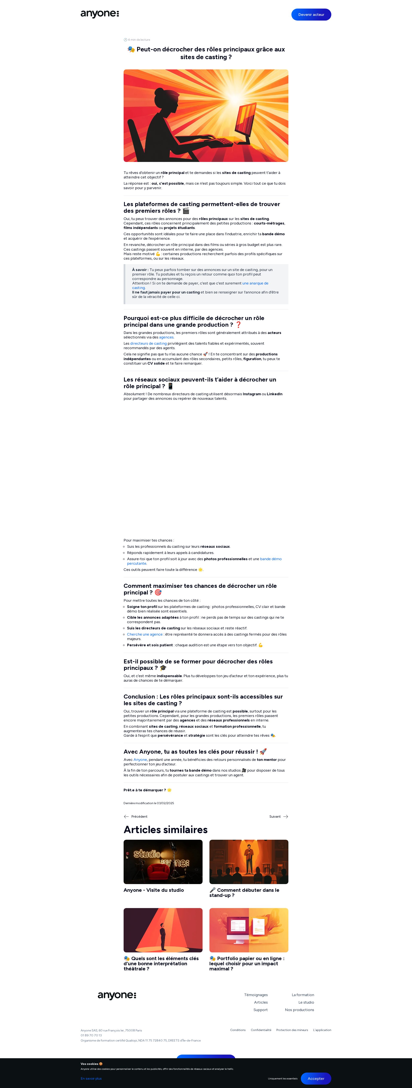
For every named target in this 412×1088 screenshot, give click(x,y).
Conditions (238, 1030)
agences (166, 337)
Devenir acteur (311, 14)
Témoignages (256, 994)
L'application (322, 1030)
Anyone (140, 759)
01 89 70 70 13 (91, 1035)
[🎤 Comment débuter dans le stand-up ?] (248, 870)
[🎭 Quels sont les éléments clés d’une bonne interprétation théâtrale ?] (163, 941)
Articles (261, 1002)
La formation (303, 994)
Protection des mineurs (292, 1030)
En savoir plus (91, 1078)
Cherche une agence (145, 634)
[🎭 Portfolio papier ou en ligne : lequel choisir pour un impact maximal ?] (248, 941)
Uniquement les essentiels (282, 1078)
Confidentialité (261, 1030)
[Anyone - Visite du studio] (163, 870)
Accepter (316, 1078)
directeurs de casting (148, 343)
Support (260, 1009)
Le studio (306, 1002)
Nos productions (299, 1009)
